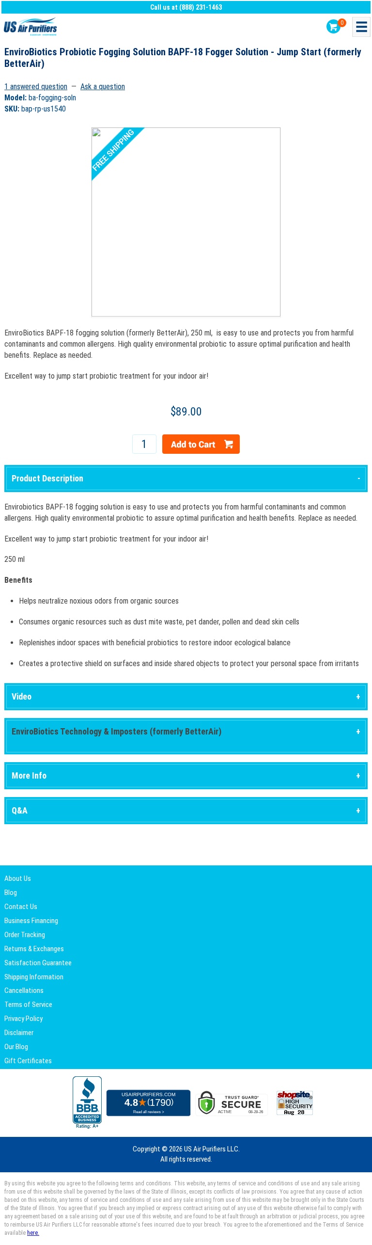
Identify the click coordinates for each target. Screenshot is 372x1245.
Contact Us (20, 906)
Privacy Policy (23, 1018)
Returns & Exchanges (34, 948)
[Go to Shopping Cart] (333, 26)
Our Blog (16, 1046)
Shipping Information (33, 977)
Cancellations (24, 990)
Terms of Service (28, 1004)
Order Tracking (24, 934)
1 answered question (35, 86)
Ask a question (102, 86)
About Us (17, 878)
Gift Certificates (28, 1060)
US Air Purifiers (31, 27)
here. (33, 1232)
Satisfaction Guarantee (38, 962)
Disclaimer (18, 1032)
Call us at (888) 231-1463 (186, 7)
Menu (361, 27)
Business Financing (31, 920)
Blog (10, 892)
